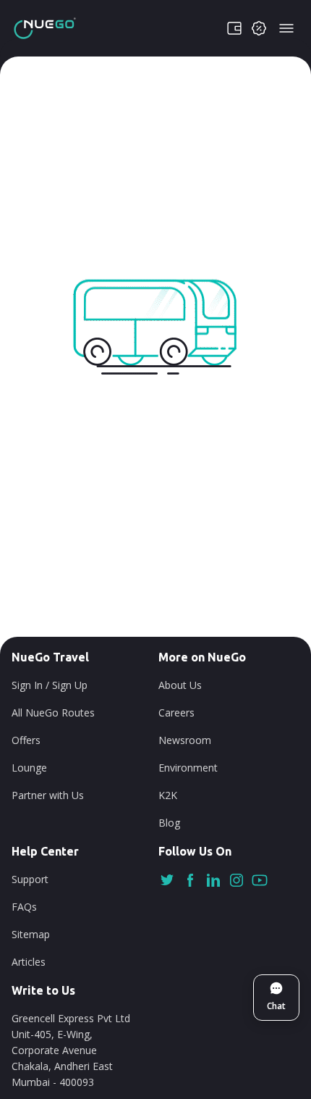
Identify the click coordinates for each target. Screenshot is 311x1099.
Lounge (29, 767)
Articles (29, 962)
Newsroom (184, 740)
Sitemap (31, 934)
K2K (167, 795)
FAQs (24, 907)
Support (30, 879)
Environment (188, 767)
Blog (169, 823)
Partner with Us (48, 795)
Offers (26, 740)
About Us (180, 685)
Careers (176, 712)
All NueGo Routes (53, 712)
